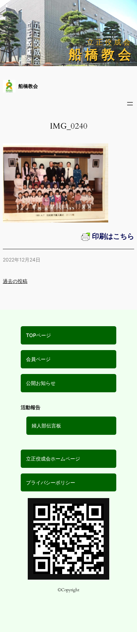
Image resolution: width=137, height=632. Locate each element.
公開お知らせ (41, 383)
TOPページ (38, 335)
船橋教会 (28, 86)
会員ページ (38, 359)
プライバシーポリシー (50, 482)
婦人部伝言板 (46, 425)
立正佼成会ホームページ (53, 459)
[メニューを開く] (130, 103)
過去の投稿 (15, 281)
